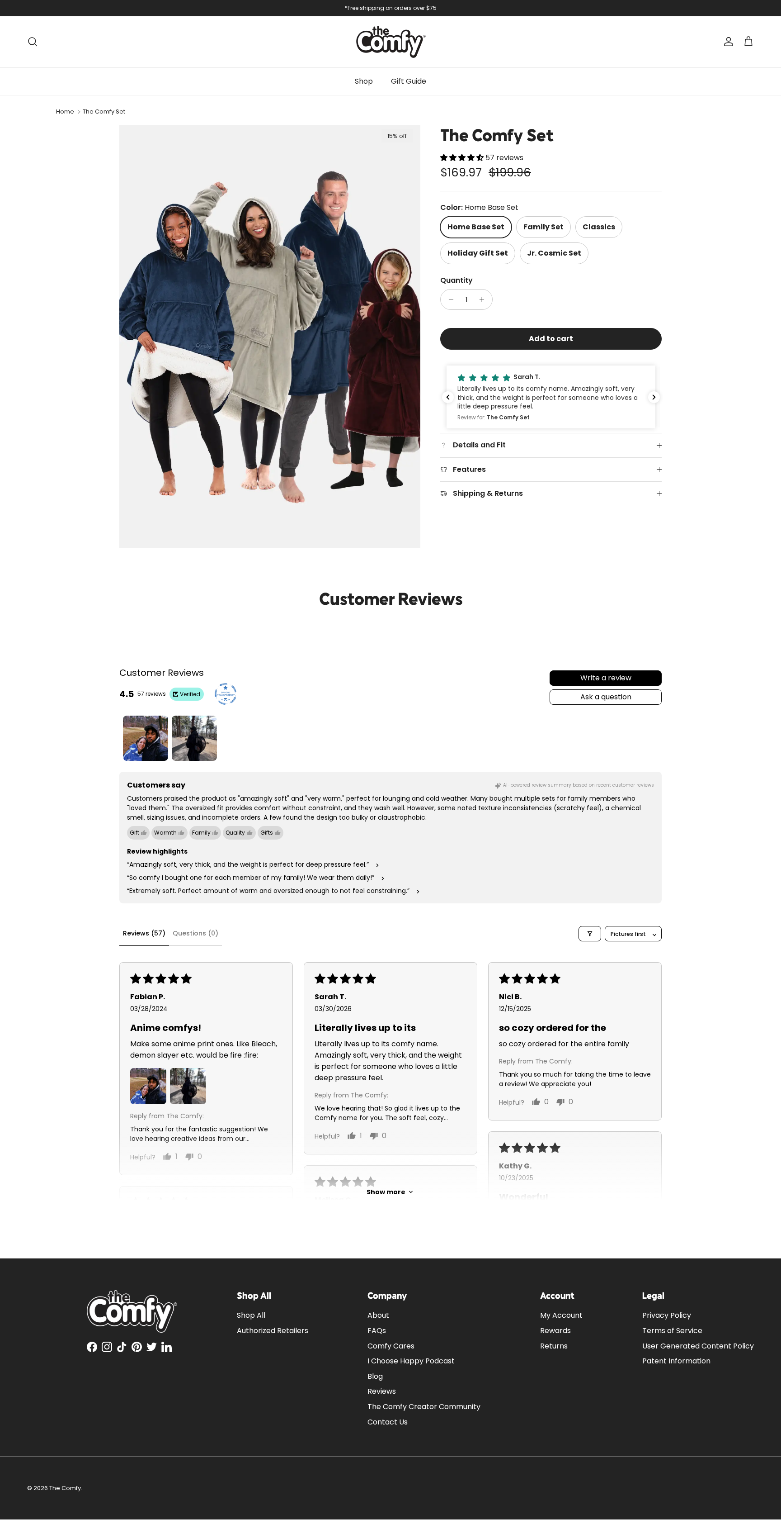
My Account (561, 1315)
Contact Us (387, 1422)
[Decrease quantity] (448, 299)
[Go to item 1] (145, 738)
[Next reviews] (654, 397)
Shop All (251, 1315)
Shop (364, 81)
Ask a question (605, 697)
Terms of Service (672, 1330)
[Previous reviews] (448, 397)
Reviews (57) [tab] (144, 933)
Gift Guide (408, 81)
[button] (462, 157)
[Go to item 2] (194, 738)
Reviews (381, 1391)
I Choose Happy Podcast (411, 1361)
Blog (375, 1376)
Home (65, 111)
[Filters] (590, 933)
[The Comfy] (391, 41)
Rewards (555, 1330)
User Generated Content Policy (698, 1346)
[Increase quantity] (484, 299)
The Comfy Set (104, 111)
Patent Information (676, 1361)
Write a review (605, 678)
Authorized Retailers (272, 1330)
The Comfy (65, 1488)
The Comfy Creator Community (423, 1406)
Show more (386, 1191)
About (378, 1315)
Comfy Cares (390, 1346)
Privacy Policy (666, 1315)
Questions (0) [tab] (195, 933)
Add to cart (551, 338)
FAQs (376, 1330)
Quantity (456, 280)
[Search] (32, 41)
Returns (554, 1346)
